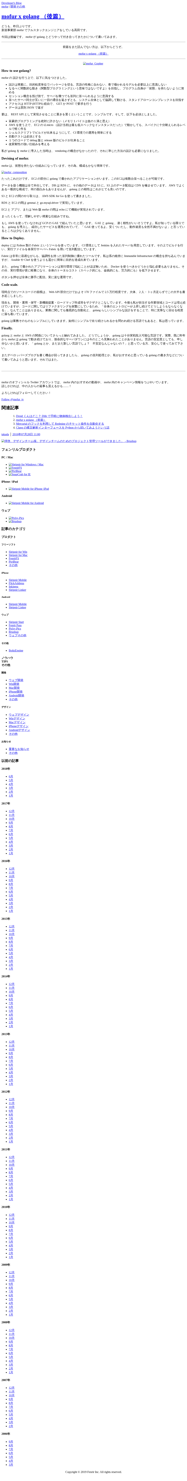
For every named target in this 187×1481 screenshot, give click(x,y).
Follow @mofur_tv (12, 399)
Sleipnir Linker (17, 589)
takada (5, 434)
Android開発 (16, 695)
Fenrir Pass (15, 625)
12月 (12, 811)
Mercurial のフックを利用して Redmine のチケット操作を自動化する (60, 423)
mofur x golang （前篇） (94, 53)
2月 (11, 791)
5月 (11, 780)
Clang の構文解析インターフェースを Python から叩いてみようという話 (62, 427)
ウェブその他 (17, 635)
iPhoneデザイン (18, 726)
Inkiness (13, 586)
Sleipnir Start (16, 622)
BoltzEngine (16, 650)
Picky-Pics (15, 628)
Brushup (14, 631)
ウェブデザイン (19, 714)
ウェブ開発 (16, 680)
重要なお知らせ (19, 749)
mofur (4, 6)
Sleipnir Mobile (18, 580)
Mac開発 (14, 687)
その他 (13, 565)
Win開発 (14, 683)
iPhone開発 (16, 691)
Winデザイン (17, 718)
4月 (11, 784)
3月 (11, 787)
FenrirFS (14, 558)
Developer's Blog (11, 3)
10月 (12, 818)
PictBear (14, 561)
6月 (11, 776)
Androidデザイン (19, 730)
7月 (11, 830)
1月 (11, 795)
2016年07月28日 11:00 (26, 434)
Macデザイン (17, 722)
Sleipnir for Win (18, 551)
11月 (12, 815)
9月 (11, 822)
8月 (11, 826)
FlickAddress (16, 583)
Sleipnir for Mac (18, 555)
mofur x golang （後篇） (32, 16)
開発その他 (17, 6)
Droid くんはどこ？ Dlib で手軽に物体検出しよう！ (49, 416)
